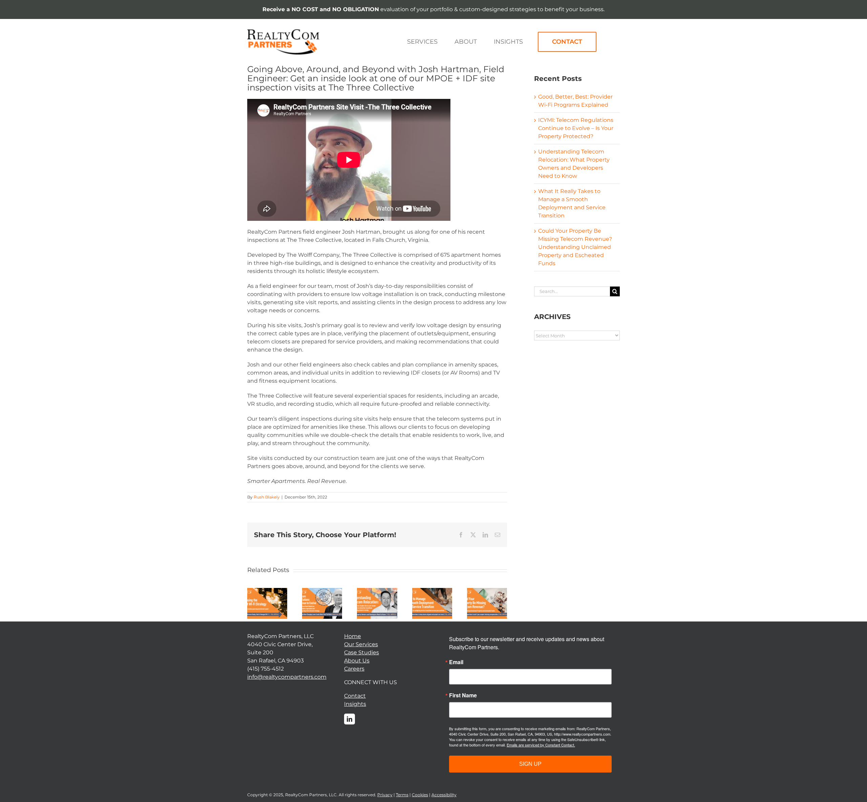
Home (352, 636)
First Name (463, 695)
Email (456, 662)
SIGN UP (530, 764)
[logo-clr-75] (283, 31)
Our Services (361, 644)
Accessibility (444, 794)
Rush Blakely (267, 497)
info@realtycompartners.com (286, 677)
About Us (356, 660)
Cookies (420, 794)
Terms (402, 794)
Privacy (385, 794)
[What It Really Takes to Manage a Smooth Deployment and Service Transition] (432, 591)
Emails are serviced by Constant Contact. (541, 744)
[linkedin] (349, 719)
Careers (354, 669)
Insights (355, 704)
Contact (355, 696)
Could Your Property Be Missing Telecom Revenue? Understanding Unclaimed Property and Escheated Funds (575, 247)
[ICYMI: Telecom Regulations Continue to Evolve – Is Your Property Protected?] (322, 591)
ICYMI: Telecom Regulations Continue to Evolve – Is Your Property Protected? (575, 128)
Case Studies (361, 652)
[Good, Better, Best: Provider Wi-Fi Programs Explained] (267, 591)
